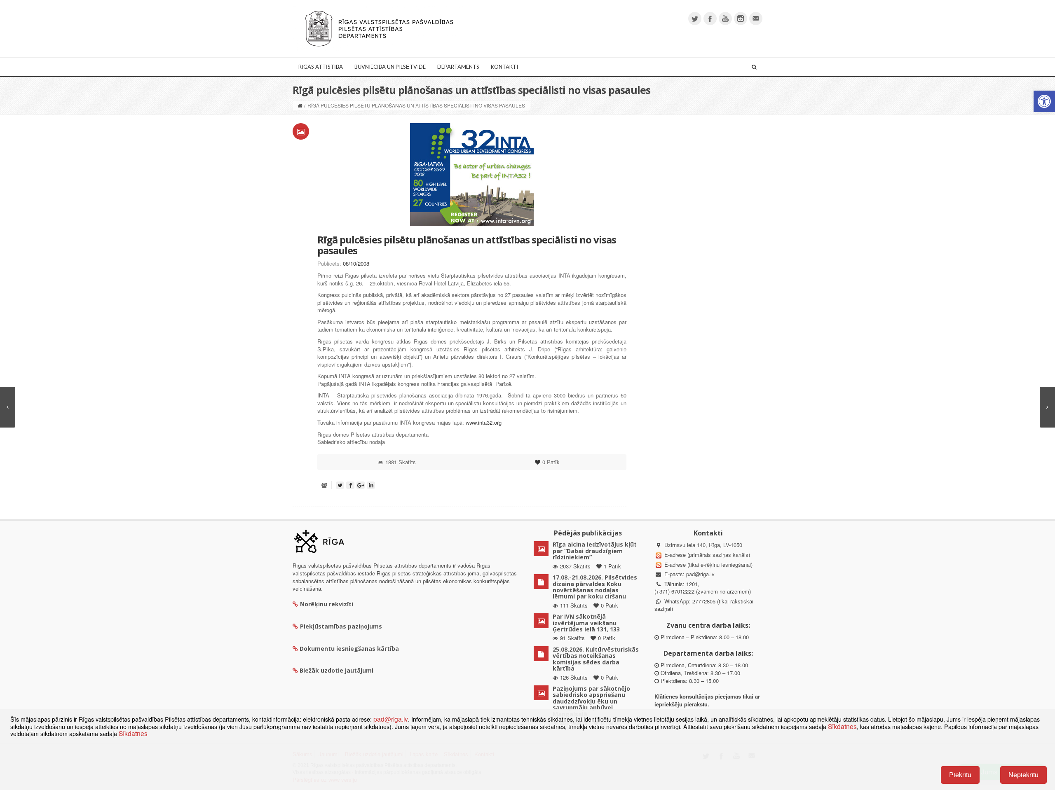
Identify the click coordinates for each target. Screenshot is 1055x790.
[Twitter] (694, 18)
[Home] (300, 105)
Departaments (458, 66)
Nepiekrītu (1023, 774)
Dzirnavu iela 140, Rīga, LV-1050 (703, 545)
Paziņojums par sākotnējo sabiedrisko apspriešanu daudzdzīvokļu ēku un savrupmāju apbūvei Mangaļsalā (591, 701)
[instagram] (740, 18)
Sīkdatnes (842, 726)
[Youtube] (725, 18)
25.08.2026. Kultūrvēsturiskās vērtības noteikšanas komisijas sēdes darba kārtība (596, 658)
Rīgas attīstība (320, 66)
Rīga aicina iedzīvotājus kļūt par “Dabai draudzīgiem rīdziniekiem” (595, 550)
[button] (1044, 101)
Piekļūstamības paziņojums (341, 626)
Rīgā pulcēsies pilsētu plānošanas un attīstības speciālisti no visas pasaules (466, 245)
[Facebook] (710, 18)
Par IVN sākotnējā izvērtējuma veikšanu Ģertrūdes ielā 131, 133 (586, 622)
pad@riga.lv (700, 574)
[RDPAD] (379, 28)
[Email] (755, 18)
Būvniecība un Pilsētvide (390, 66)
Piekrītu (960, 774)
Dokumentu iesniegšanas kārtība (349, 648)
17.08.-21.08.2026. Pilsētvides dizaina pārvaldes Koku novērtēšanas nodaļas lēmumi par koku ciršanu (595, 586)
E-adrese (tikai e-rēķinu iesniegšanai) (708, 564)
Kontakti (504, 66)
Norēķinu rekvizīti (326, 604)
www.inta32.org (484, 422)
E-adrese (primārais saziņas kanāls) (707, 555)
